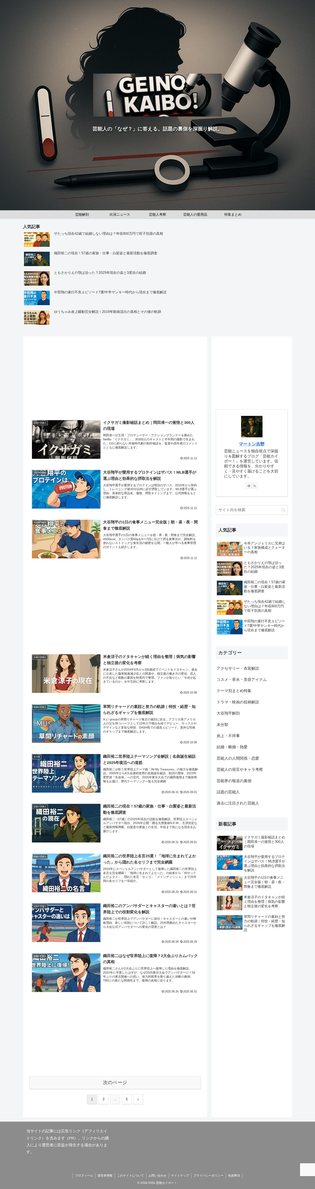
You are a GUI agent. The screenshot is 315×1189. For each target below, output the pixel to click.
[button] (283, 509)
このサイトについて (130, 1175)
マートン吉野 (252, 444)
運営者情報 (105, 1175)
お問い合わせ (157, 1175)
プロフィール (84, 1175)
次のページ (115, 1082)
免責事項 (234, 1175)
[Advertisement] (115, 378)
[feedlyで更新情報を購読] (249, 485)
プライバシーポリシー (209, 1175)
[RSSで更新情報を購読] (255, 485)
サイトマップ (180, 1175)
